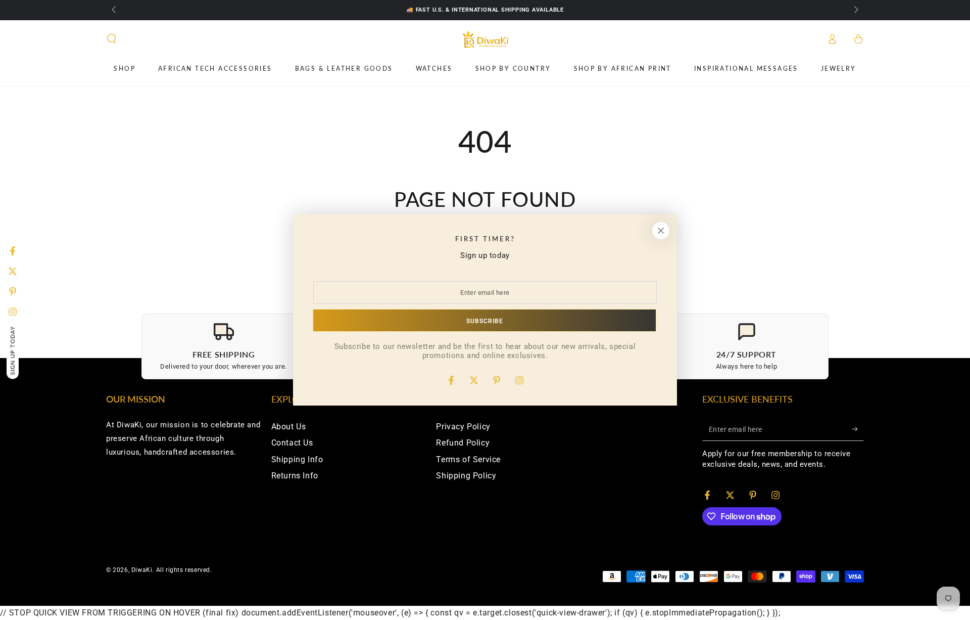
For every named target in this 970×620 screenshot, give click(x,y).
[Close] (661, 230)
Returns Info (294, 475)
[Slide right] (855, 10)
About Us (288, 426)
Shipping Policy (466, 475)
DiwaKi (142, 569)
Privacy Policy (463, 426)
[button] (112, 39)
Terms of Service (468, 459)
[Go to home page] (485, 39)
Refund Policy (463, 443)
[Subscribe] (858, 429)
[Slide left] (114, 10)
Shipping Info (297, 459)
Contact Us (292, 443)
